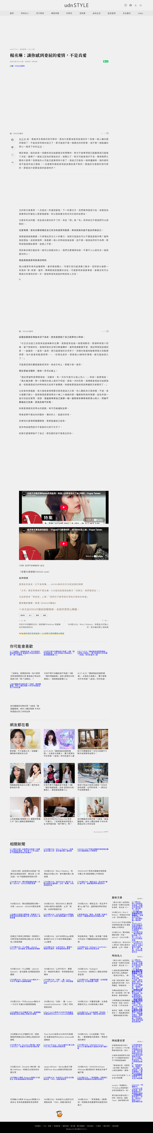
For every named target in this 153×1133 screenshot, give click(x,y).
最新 (12, 13)
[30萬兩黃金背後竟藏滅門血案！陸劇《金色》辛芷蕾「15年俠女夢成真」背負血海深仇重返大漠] (137, 1003)
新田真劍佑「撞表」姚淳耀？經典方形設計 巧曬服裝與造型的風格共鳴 (93, 939)
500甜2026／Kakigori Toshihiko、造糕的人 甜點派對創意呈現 (92, 971)
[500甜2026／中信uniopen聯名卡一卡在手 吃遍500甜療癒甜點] (25, 989)
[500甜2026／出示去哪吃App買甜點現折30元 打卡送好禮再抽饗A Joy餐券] (59, 923)
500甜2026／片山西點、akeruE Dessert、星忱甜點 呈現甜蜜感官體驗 (25, 971)
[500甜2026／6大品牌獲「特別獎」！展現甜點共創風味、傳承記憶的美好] (93, 1021)
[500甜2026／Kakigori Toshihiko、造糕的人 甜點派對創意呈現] (93, 956)
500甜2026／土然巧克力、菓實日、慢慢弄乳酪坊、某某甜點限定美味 (59, 971)
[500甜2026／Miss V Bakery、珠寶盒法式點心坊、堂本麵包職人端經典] (59, 858)
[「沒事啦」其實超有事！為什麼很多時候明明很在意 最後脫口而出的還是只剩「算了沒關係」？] (25, 661)
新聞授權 (57, 1126)
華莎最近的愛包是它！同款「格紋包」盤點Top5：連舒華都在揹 (121, 1098)
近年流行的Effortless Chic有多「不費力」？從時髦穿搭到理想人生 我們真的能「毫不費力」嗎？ (58, 821)
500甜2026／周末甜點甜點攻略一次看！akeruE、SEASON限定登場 (25, 905)
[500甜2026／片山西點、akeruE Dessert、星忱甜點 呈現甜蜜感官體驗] (25, 956)
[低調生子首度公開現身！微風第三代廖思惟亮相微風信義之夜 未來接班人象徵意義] (25, 923)
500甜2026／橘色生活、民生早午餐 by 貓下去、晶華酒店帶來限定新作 (93, 906)
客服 (49, 1126)
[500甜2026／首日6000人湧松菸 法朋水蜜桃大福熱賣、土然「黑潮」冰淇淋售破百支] (59, 891)
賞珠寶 (82, 13)
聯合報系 (90, 1126)
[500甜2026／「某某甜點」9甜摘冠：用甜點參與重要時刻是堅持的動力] (93, 1087)
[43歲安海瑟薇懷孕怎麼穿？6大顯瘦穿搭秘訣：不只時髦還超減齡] (137, 1057)
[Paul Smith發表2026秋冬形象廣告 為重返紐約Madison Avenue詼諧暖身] (59, 1021)
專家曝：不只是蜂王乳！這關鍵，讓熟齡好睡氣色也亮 (25, 752)
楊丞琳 (23, 615)
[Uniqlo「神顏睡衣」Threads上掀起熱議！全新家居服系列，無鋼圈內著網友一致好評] (137, 1088)
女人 (30, 615)
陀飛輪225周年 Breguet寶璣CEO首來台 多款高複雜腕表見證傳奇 (25, 1100)
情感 (44, 615)
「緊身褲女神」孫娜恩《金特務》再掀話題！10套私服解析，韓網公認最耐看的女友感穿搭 (121, 1069)
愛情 (37, 615)
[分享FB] (12, 139)
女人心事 (32, 49)
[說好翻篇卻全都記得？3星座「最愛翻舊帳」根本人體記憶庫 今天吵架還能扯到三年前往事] (25, 693)
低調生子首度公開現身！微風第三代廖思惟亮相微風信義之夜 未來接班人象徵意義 (25, 939)
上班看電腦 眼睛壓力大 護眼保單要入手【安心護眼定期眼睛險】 (25, 820)
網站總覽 (115, 1126)
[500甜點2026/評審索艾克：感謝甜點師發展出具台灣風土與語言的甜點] (25, 1021)
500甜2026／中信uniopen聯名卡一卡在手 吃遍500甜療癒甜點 (25, 1003)
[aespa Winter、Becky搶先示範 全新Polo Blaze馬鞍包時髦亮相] (59, 1054)
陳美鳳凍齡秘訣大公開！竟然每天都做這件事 (25, 786)
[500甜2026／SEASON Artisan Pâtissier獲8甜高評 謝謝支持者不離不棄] (93, 1054)
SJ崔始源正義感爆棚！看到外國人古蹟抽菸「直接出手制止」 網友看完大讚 (121, 974)
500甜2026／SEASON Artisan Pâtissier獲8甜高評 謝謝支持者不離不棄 (92, 1069)
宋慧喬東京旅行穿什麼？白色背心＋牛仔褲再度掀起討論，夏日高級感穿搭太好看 (121, 1049)
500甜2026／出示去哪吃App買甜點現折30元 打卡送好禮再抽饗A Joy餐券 (59, 939)
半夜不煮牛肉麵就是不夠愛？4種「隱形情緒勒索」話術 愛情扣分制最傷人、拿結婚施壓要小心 (59, 676)
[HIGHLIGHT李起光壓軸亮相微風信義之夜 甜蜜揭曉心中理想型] (93, 858)
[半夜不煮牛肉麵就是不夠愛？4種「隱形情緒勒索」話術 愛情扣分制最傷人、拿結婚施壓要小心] (59, 661)
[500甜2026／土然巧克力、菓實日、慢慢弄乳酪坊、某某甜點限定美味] (59, 956)
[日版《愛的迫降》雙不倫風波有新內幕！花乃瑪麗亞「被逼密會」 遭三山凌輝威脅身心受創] (137, 983)
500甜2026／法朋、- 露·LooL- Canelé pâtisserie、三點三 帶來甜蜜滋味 (58, 1004)
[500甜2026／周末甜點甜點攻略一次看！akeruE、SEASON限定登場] (25, 891)
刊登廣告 (38, 1126)
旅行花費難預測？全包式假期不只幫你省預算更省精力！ (92, 752)
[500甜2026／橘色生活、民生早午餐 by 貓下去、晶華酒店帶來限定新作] (93, 891)
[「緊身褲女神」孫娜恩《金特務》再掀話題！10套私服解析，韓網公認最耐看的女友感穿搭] (137, 1068)
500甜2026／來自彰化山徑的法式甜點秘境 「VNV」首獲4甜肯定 (59, 1100)
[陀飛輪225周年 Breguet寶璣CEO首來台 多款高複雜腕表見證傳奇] (25, 1087)
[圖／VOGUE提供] (59, 98)
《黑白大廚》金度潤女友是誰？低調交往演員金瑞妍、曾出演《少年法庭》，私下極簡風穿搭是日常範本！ (25, 875)
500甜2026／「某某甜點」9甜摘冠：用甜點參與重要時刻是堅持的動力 (92, 1102)
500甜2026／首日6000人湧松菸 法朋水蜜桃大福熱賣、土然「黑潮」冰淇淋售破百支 (58, 906)
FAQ (44, 1126)
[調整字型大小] (12, 162)
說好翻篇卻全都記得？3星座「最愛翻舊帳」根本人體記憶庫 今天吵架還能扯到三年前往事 (25, 708)
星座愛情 (112, 13)
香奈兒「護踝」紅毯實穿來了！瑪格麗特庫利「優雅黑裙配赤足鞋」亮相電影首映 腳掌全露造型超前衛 (121, 1015)
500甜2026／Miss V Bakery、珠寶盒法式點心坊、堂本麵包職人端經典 (59, 874)
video (140, 13)
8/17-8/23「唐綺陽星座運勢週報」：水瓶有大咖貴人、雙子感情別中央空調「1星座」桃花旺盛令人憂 (92, 677)
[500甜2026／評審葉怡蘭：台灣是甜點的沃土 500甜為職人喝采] (93, 989)
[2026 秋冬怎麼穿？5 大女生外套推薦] (137, 1078)
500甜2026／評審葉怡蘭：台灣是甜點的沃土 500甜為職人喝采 (93, 1003)
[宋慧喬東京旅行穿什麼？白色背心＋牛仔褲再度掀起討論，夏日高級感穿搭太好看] (137, 1047)
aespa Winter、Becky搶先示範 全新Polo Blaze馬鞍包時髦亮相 (58, 1068)
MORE (139, 898)
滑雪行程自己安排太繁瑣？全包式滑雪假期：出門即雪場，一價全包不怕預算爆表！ (92, 787)
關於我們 (106, 1126)
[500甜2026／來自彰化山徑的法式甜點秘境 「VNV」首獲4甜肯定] (59, 1087)
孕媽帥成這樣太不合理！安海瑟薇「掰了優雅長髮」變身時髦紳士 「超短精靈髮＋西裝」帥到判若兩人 (121, 995)
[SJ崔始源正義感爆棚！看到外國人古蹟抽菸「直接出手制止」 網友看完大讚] (137, 973)
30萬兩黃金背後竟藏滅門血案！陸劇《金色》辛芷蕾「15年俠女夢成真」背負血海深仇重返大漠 (121, 1005)
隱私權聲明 (81, 1126)
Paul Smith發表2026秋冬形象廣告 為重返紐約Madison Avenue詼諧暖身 (59, 1037)
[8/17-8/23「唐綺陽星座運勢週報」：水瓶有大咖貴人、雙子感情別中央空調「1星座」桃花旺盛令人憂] (93, 661)
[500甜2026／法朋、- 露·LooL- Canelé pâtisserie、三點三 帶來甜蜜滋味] (59, 989)
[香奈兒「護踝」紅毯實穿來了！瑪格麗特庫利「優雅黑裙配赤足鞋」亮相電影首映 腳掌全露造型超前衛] (137, 1013)
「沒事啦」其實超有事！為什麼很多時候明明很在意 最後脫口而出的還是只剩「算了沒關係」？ (25, 676)
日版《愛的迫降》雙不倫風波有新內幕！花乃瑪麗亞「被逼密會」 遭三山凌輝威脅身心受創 (121, 984)
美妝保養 (55, 13)
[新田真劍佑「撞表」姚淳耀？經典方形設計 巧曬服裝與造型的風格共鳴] (93, 923)
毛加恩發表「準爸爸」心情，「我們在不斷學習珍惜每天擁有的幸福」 (54, 596)
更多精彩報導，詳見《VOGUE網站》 (38, 602)
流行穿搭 (40, 13)
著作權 (73, 1126)
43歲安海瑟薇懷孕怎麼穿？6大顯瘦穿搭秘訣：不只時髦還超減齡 (121, 1057)
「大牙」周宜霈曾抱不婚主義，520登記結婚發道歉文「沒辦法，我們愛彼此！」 (60, 590)
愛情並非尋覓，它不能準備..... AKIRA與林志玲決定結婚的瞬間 (51, 584)
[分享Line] (12, 147)
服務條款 (66, 1126)
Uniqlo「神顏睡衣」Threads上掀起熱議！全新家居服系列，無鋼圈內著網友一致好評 (121, 1089)
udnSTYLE (14, 49)
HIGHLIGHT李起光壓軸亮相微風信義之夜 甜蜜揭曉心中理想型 (92, 872)
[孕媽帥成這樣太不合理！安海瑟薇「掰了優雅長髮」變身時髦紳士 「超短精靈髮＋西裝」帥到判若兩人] (137, 993)
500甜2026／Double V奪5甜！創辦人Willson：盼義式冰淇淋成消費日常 (25, 1069)
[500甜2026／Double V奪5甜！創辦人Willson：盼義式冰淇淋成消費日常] (25, 1054)
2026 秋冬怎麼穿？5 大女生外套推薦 (121, 1076)
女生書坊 (127, 13)
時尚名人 (25, 13)
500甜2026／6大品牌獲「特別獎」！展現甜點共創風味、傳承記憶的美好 (92, 1037)
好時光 (69, 13)
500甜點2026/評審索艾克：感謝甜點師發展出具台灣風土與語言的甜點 (25, 1037)
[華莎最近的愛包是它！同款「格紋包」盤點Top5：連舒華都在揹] (137, 1098)
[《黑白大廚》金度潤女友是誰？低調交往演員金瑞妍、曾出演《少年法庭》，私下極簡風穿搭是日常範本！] (25, 858)
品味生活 (97, 13)
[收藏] (12, 154)
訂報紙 (98, 1126)
